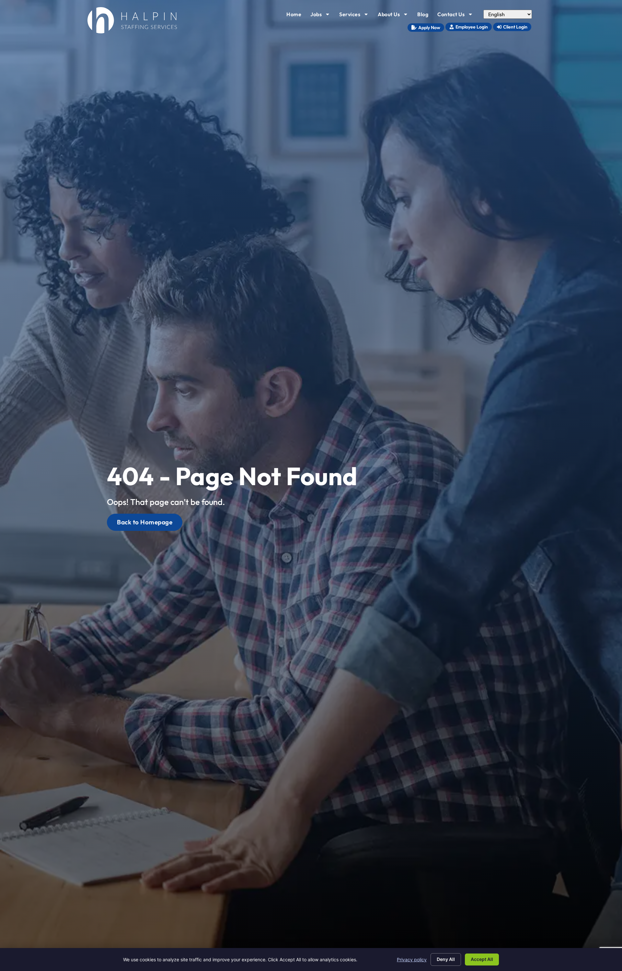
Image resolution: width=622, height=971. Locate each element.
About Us (395, 16)
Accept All (482, 959)
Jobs (322, 16)
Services (356, 16)
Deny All (446, 959)
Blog (424, 16)
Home (295, 16)
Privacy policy (412, 959)
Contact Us (457, 16)
